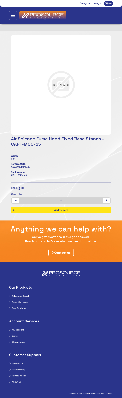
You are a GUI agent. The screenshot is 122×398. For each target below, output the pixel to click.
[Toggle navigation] (13, 15)
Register (86, 3)
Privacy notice (19, 375)
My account (18, 329)
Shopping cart (19, 342)
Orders (15, 336)
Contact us (62, 253)
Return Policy (18, 369)
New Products (19, 308)
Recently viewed (20, 302)
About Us (16, 381)
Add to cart (61, 210)
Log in (98, 3)
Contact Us (17, 363)
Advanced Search (20, 296)
